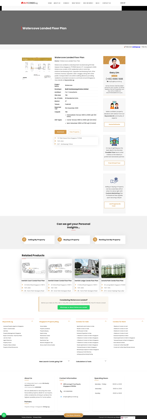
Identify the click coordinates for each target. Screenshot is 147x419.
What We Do (76, 3)
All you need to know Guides (47, 345)
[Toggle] (32, 321)
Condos (66, 3)
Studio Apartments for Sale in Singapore (87, 345)
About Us (57, 3)
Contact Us (106, 3)
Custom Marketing (113, 193)
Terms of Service (27, 417)
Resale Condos (44, 338)
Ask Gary (5, 331)
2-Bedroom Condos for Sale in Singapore (87, 335)
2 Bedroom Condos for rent (121, 328)
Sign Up (122, 3)
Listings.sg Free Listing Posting (85, 354)
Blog (97, 3)
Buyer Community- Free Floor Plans (12, 335)
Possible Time (110, 152)
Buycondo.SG (109, 116)
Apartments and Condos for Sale (85, 326)
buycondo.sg (69, 80)
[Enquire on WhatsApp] (4, 415)
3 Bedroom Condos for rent (121, 331)
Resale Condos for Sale (83, 328)
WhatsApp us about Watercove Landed (73, 307)
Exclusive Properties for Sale (84, 333)
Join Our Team (7, 338)
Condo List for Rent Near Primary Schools (124, 347)
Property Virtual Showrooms (10, 347)
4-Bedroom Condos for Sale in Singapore (87, 340)
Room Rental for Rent (119, 342)
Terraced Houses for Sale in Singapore (87, 347)
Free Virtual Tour (114, 163)
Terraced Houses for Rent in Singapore (124, 340)
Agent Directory (7, 340)
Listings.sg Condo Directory (84, 352)
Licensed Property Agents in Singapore (13, 326)
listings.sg (46, 407)
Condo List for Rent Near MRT (121, 345)
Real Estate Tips (44, 340)
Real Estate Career (45, 335)
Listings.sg (117, 47)
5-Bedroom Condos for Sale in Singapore (87, 342)
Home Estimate (114, 124)
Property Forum (7, 342)
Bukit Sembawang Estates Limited (76, 89)
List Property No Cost (115, 205)
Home (50, 3)
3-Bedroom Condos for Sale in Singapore (87, 338)
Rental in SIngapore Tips (46, 342)
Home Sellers (43, 326)
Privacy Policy (37, 417)
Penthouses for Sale (82, 331)
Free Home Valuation (74, 415)
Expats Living (43, 333)
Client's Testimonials (9, 328)
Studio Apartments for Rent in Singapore (124, 338)
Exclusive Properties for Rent (121, 335)
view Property (74, 132)
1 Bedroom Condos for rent (121, 326)
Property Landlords (45, 328)
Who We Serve (88, 3)
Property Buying (44, 331)
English (125, 417)
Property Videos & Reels (9, 345)
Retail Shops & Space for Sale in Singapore (88, 349)
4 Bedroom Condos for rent (121, 333)
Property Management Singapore (12, 333)
